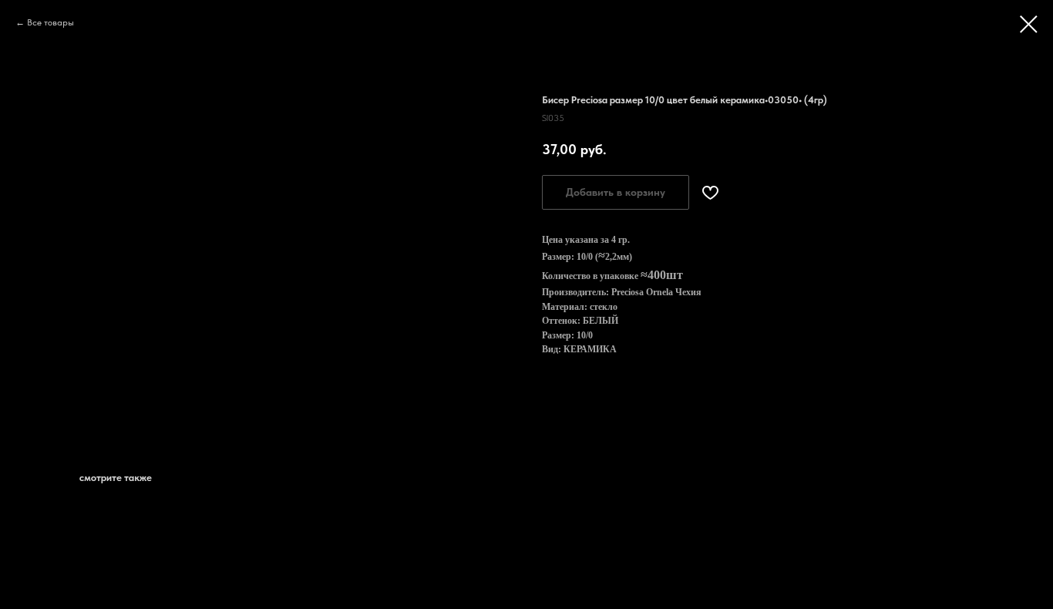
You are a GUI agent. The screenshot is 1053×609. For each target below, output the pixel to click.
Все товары (50, 22)
